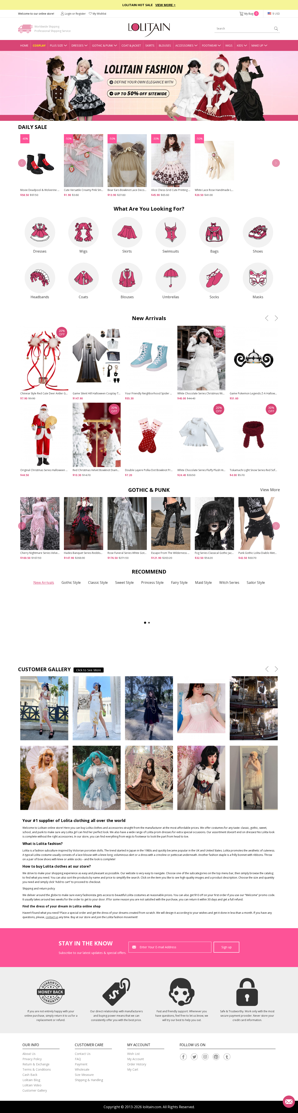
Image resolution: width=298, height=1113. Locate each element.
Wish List (133, 1054)
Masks (258, 297)
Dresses (78, 45)
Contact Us (83, 1054)
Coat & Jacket (131, 45)
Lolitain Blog (31, 1080)
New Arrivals (43, 582)
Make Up (257, 45)
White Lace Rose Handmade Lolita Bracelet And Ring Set (229, 190)
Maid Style (203, 582)
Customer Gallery (34, 1090)
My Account (135, 1059)
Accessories (184, 45)
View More (270, 489)
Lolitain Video (31, 1085)
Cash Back (29, 1075)
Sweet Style (124, 582)
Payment (81, 1064)
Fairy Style (179, 582)
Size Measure (84, 1075)
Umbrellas (170, 297)
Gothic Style (71, 582)
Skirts (149, 45)
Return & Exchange (36, 1064)
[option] (149, 86)
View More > (165, 5)
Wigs (229, 45)
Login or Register (75, 14)
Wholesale (82, 1069)
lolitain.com (152, 1106)
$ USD (276, 14)
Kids (240, 45)
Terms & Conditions (36, 1069)
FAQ (78, 1059)
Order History (136, 1064)
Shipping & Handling (89, 1080)
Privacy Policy (32, 1059)
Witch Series (229, 582)
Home (24, 45)
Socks (214, 297)
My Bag (250, 14)
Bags (214, 251)
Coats (83, 297)
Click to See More (88, 670)
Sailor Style (256, 582)
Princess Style (152, 582)
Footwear (209, 45)
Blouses (165, 45)
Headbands (40, 297)
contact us (52, 917)
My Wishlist (99, 14)
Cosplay (39, 45)
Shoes (258, 251)
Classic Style (98, 582)
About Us (29, 1054)
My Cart (132, 1069)
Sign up (226, 947)
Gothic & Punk (102, 45)
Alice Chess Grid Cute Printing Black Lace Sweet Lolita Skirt (186, 190)
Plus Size (56, 45)
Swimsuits (171, 251)
